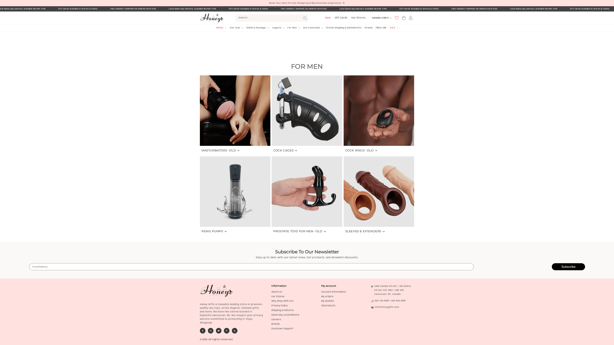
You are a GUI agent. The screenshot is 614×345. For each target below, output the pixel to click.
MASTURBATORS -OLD (218, 150)
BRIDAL (220, 28)
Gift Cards (341, 17)
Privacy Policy (279, 305)
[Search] (304, 18)
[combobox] (271, 18)
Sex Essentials (311, 28)
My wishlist (327, 301)
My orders (327, 296)
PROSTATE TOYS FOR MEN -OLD (298, 231)
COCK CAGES (283, 150)
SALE (392, 28)
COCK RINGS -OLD (359, 150)
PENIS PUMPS (212, 231)
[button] (221, 27)
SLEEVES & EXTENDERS (363, 231)
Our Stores (358, 17)
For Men (292, 28)
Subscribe (568, 266)
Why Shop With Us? (282, 301)
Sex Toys (235, 28)
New (328, 17)
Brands (275, 324)
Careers (276, 319)
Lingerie (276, 28)
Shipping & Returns (282, 310)
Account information (333, 292)
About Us (276, 292)
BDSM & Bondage (256, 28)
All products (328, 305)
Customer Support (282, 328)
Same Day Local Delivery (285, 315)
